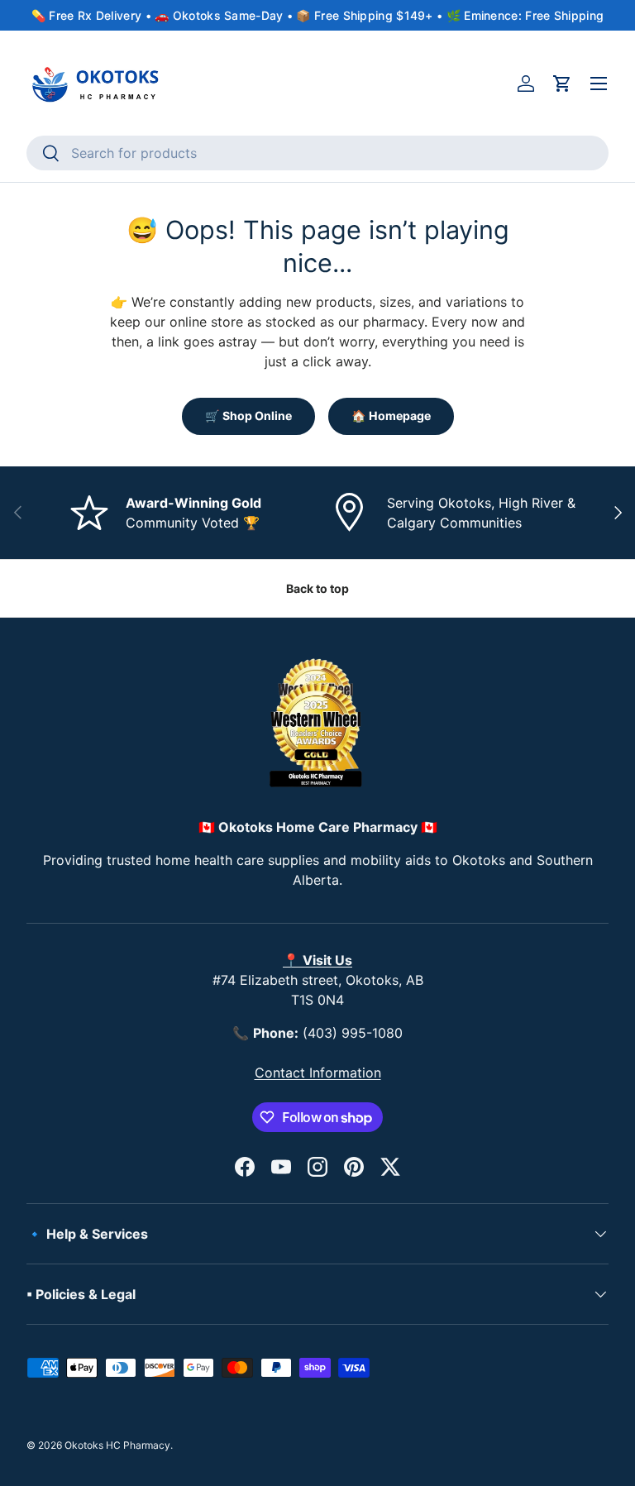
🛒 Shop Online (248, 416)
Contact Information (318, 1072)
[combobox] (317, 153)
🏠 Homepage (391, 416)
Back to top (317, 588)
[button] (562, 83)
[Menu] (598, 83)
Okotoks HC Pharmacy (117, 1445)
